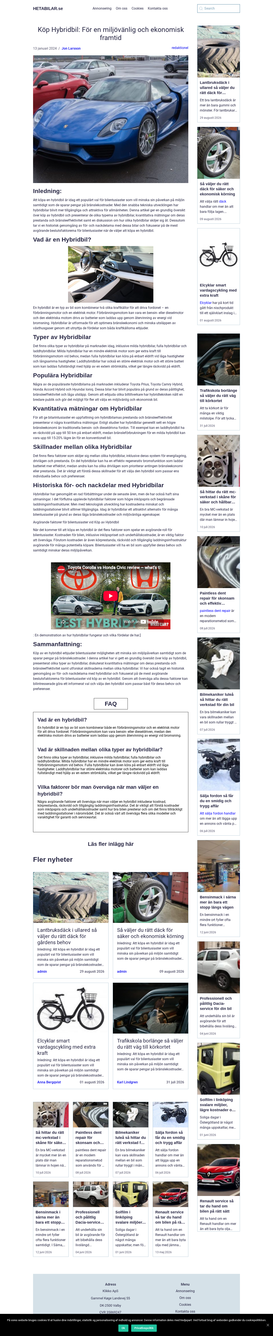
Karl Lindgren (127, 1082)
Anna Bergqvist (49, 1082)
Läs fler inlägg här (111, 844)
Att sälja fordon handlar (217, 813)
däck (222, 201)
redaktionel (180, 48)
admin (42, 971)
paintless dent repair (215, 611)
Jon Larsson (71, 48)
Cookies (138, 8)
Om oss (121, 8)
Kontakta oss (158, 8)
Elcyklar (206, 303)
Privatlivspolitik (144, 1328)
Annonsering (102, 8)
